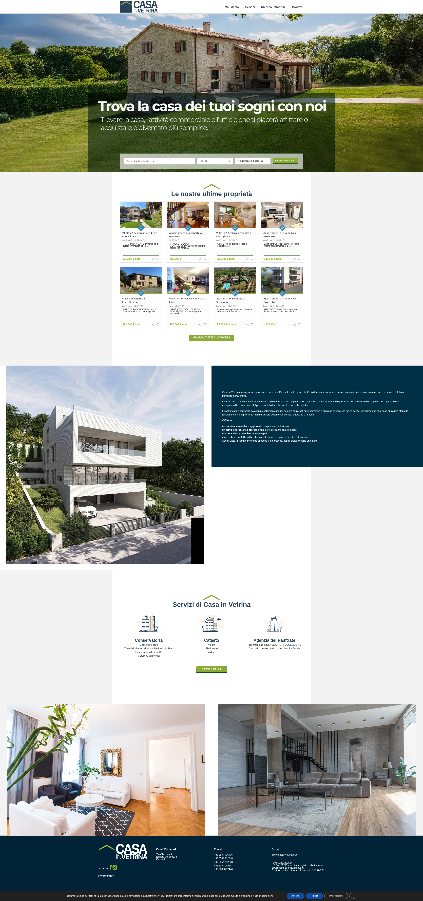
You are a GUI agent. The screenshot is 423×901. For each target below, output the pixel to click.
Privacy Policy (106, 875)
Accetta (295, 895)
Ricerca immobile (273, 7)
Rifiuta (314, 895)
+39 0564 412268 (223, 862)
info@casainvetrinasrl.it (284, 854)
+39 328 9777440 (223, 869)
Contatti (297, 7)
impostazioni (266, 896)
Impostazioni (336, 895)
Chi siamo (232, 7)
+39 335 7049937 (223, 865)
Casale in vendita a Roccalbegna (133, 300)
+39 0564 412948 (223, 858)
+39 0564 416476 (223, 854)
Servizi (250, 7)
